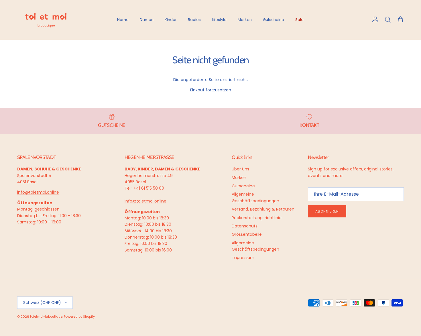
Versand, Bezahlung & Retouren (263, 209)
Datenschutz (244, 226)
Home (123, 19)
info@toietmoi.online (38, 192)
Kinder (171, 19)
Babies (194, 19)
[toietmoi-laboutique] (45, 20)
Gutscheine (273, 19)
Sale (299, 19)
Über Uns (240, 169)
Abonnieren (327, 211)
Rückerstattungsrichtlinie (257, 218)
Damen (147, 19)
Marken (245, 19)
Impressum (243, 257)
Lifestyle (219, 19)
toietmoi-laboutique (46, 316)
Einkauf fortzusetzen (210, 90)
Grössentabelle (247, 234)
